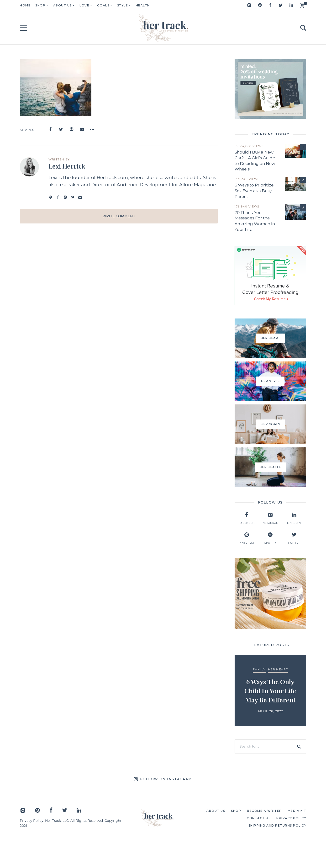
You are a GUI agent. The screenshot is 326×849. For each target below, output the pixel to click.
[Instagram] (249, 5)
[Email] (82, 129)
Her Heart (278, 669)
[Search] (299, 746)
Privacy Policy (31, 820)
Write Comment (118, 216)
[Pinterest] (260, 5)
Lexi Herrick (66, 166)
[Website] (50, 197)
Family (259, 669)
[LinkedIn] (291, 5)
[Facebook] (270, 5)
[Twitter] (281, 5)
